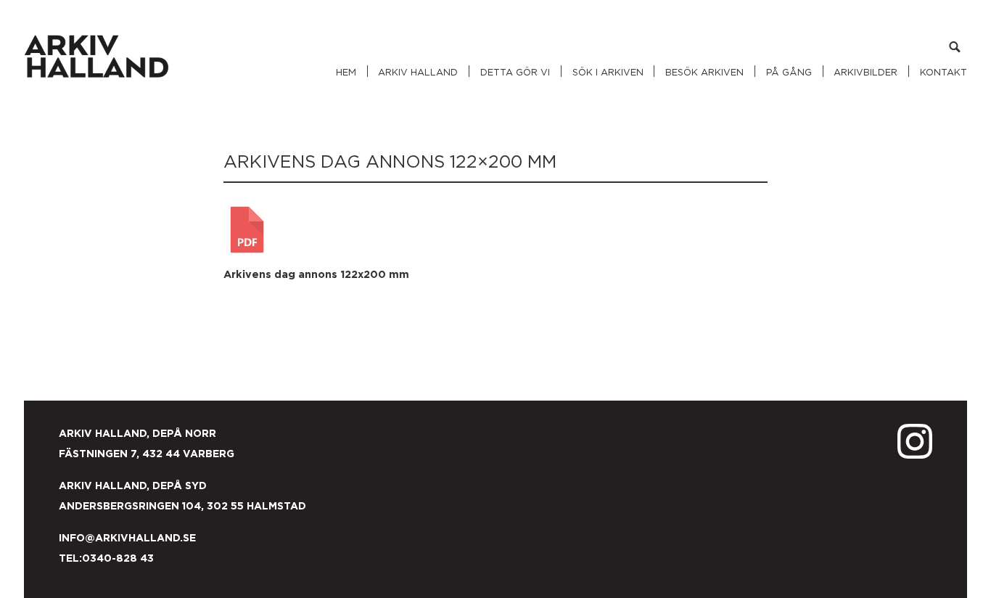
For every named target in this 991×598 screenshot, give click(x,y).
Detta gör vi (515, 73)
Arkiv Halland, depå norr (142, 434)
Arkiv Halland (418, 73)
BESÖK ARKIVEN (704, 73)
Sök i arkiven (607, 73)
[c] (954, 49)
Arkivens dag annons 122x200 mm (316, 274)
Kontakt (943, 73)
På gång (789, 73)
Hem (346, 73)
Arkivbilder (865, 73)
